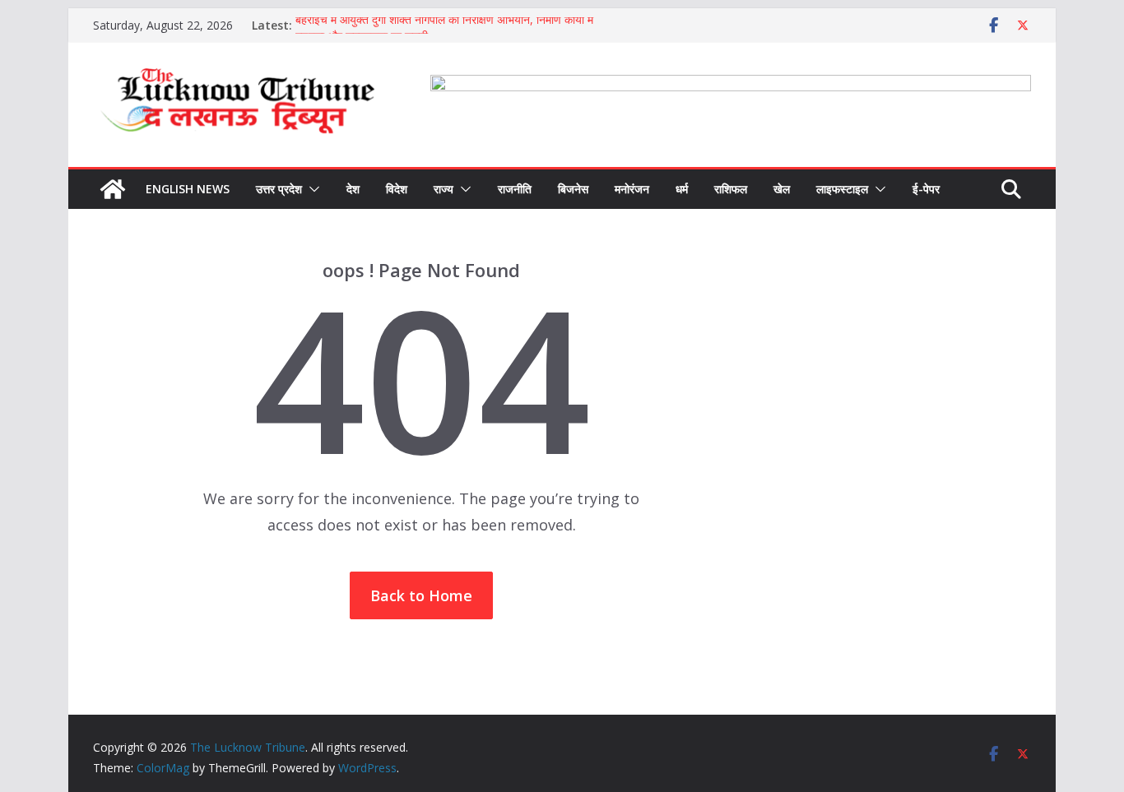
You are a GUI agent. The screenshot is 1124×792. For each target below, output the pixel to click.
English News (188, 189)
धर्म (682, 189)
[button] (311, 189)
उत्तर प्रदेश (279, 189)
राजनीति (515, 189)
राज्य (443, 189)
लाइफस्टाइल (842, 189)
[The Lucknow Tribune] (112, 189)
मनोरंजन (632, 189)
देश (353, 189)
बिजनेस (573, 189)
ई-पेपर (926, 189)
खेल (781, 189)
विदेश (396, 189)
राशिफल (730, 189)
